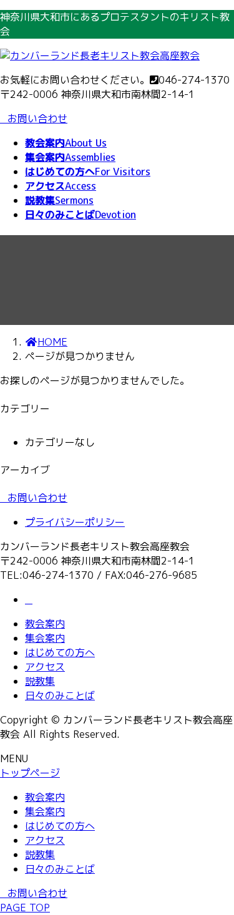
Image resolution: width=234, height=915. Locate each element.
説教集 (40, 681)
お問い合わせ (37, 118)
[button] (117, 498)
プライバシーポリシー (75, 522)
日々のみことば (60, 695)
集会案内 (45, 638)
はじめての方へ (60, 652)
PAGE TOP (25, 907)
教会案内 (45, 624)
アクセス (45, 667)
